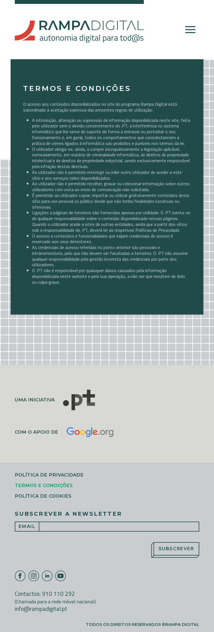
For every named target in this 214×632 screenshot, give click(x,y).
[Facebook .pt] (20, 576)
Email (27, 526)
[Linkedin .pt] (47, 576)
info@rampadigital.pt (41, 608)
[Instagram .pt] (34, 576)
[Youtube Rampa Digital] (60, 576)
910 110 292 (58, 593)
